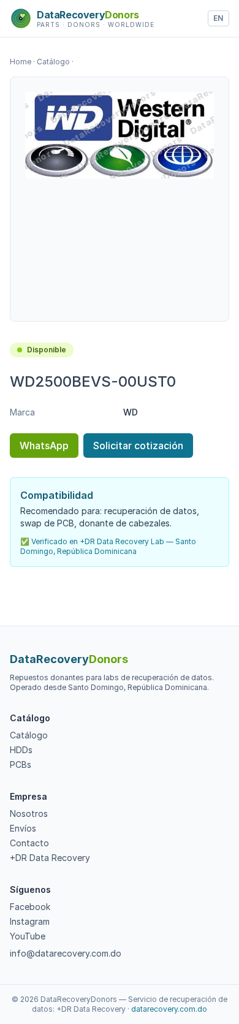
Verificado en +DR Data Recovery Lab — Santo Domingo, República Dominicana (108, 546)
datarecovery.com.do (169, 1009)
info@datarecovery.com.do (65, 953)
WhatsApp (44, 445)
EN (218, 18)
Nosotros (29, 813)
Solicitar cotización (138, 445)
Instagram (30, 921)
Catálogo (53, 61)
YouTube (27, 936)
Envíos (23, 828)
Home (20, 61)
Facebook (30, 906)
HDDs (21, 750)
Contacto (29, 843)
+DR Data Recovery (50, 857)
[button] (119, 135)
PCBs (20, 764)
